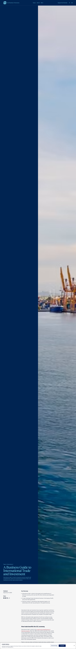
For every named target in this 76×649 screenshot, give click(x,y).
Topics (34, 2)
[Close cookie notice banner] (74, 645)
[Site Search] (69, 2)
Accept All (62, 645)
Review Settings (54, 645)
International (10, 564)
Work (42, 2)
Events (38, 2)
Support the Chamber (62, 2)
